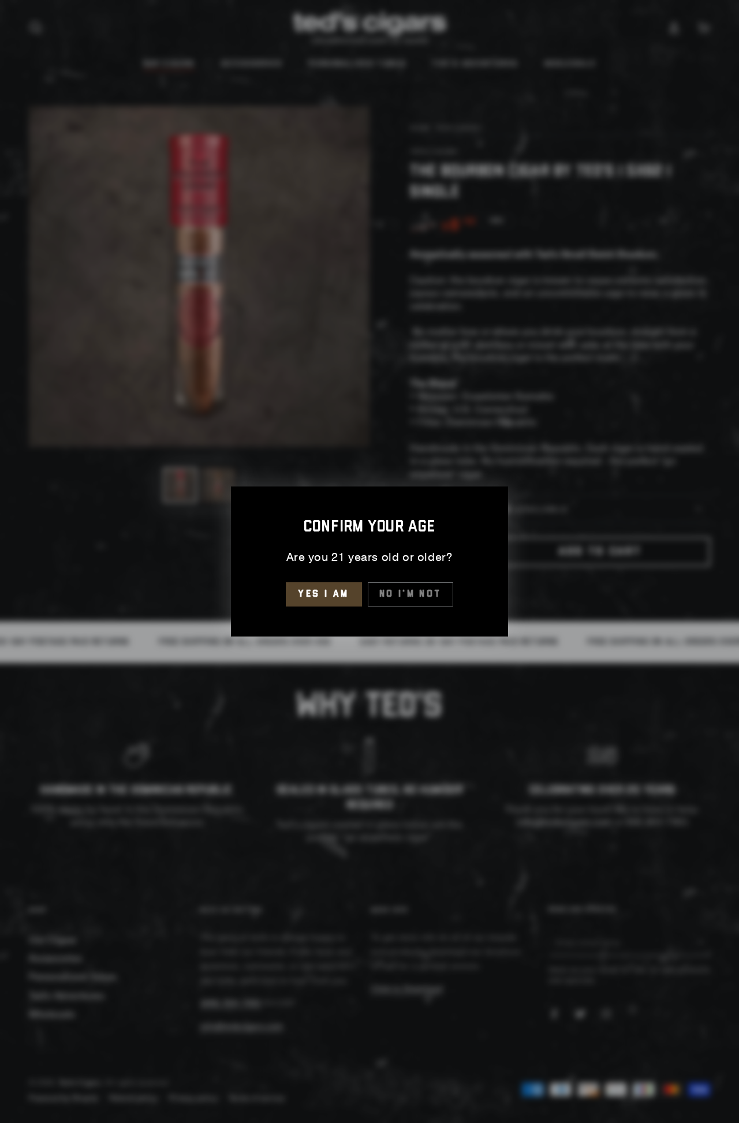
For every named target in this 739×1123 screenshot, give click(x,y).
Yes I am (323, 594)
